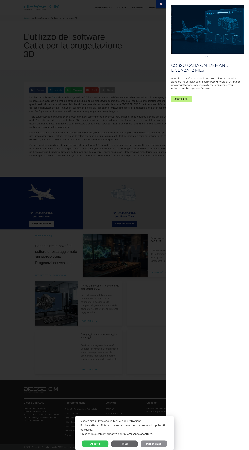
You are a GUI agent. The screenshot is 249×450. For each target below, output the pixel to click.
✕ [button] (167, 419)
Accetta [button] (95, 443)
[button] (205, 56)
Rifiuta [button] (124, 443)
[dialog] (124, 433)
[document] (124, 225)
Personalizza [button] (154, 443)
